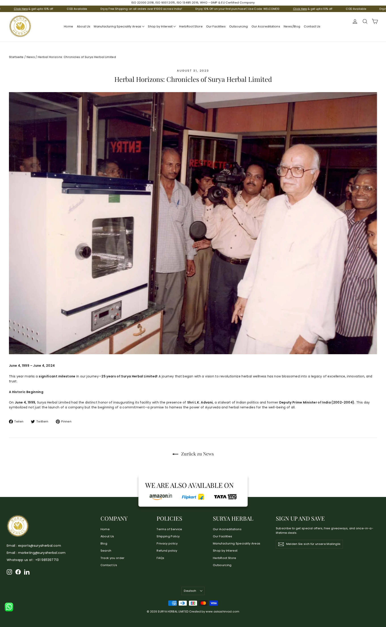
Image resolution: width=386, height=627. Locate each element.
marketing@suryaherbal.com (42, 552)
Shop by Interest (160, 26)
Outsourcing (238, 26)
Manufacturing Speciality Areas (118, 26)
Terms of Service (169, 529)
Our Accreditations (266, 26)
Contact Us (312, 26)
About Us (83, 26)
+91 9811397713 (47, 560)
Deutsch (190, 591)
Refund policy (167, 550)
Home (68, 26)
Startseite (16, 57)
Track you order (113, 558)
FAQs (160, 558)
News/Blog (292, 26)
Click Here (249, 9)
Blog (104, 543)
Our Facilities (216, 26)
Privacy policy (167, 543)
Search (106, 550)
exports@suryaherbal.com (39, 545)
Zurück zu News (197, 454)
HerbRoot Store (191, 26)
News (31, 57)
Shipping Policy (168, 536)
